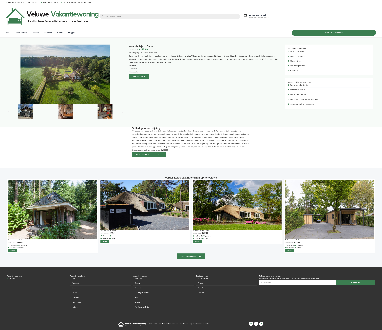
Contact (60, 33)
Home (8, 33)
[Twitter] (261, 324)
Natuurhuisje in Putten (16, 240)
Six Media (206, 324)
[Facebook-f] (256, 324)
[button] (8, 112)
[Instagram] (251, 324)
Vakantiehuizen (21, 33)
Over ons (35, 33)
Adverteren (48, 33)
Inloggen (71, 33)
